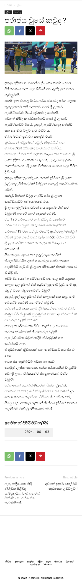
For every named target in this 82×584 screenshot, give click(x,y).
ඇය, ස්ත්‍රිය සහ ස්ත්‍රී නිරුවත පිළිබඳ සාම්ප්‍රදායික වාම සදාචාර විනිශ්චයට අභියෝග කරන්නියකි (22, 493)
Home (9, 5)
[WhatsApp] (9, 30)
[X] (30, 30)
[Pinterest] (40, 30)
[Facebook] (19, 30)
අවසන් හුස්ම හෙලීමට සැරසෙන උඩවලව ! (61, 486)
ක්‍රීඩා (19, 5)
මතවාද (17, 12)
